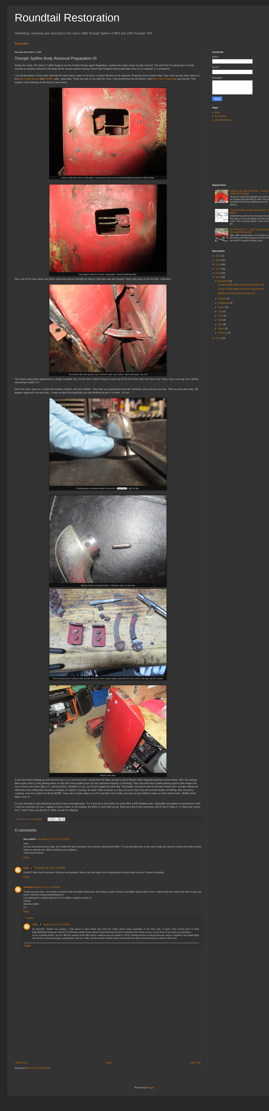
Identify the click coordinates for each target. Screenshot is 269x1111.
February (223, 332)
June (221, 316)
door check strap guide (164, 78)
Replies (30, 918)
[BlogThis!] (53, 819)
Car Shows (220, 116)
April (220, 324)
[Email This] (49, 819)
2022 (218, 256)
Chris (26, 868)
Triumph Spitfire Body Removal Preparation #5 (241, 289)
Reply (26, 857)
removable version (29, 78)
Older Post (195, 1063)
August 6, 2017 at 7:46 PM (56, 924)
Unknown (28, 887)
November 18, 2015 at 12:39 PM (53, 839)
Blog (217, 112)
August (222, 307)
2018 (218, 264)
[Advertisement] (108, 1031)
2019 (218, 260)
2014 (218, 338)
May (220, 320)
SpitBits (49, 78)
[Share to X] (56, 819)
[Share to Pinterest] (63, 819)
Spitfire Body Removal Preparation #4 (236, 293)
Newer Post (21, 1063)
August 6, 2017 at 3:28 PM (47, 887)
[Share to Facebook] (60, 819)
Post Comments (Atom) (39, 1068)
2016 (218, 273)
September (224, 303)
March (221, 328)
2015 (218, 277)
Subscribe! (21, 43)
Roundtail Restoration (67, 18)
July (220, 311)
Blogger (150, 1087)
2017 (218, 269)
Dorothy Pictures (223, 120)
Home (109, 1063)
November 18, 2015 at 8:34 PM (50, 868)
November (223, 281)
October (222, 298)
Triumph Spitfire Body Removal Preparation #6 (241, 284)
